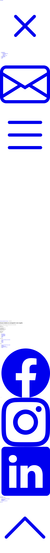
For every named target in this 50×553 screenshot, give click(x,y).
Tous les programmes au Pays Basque (5, 339)
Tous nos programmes (5, 53)
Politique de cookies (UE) (4, 500)
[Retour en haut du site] (25, 552)
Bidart (2, 341)
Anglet (2, 340)
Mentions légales (3, 499)
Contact (2, 57)
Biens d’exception (5, 55)
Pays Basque (4, 54)
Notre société (3, 52)
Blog (2, 58)
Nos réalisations (3, 56)
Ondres (2, 347)
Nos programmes (3, 334)
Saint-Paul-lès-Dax (3, 346)
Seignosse (2, 345)
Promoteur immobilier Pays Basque (5, 498)
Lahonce (2, 342)
